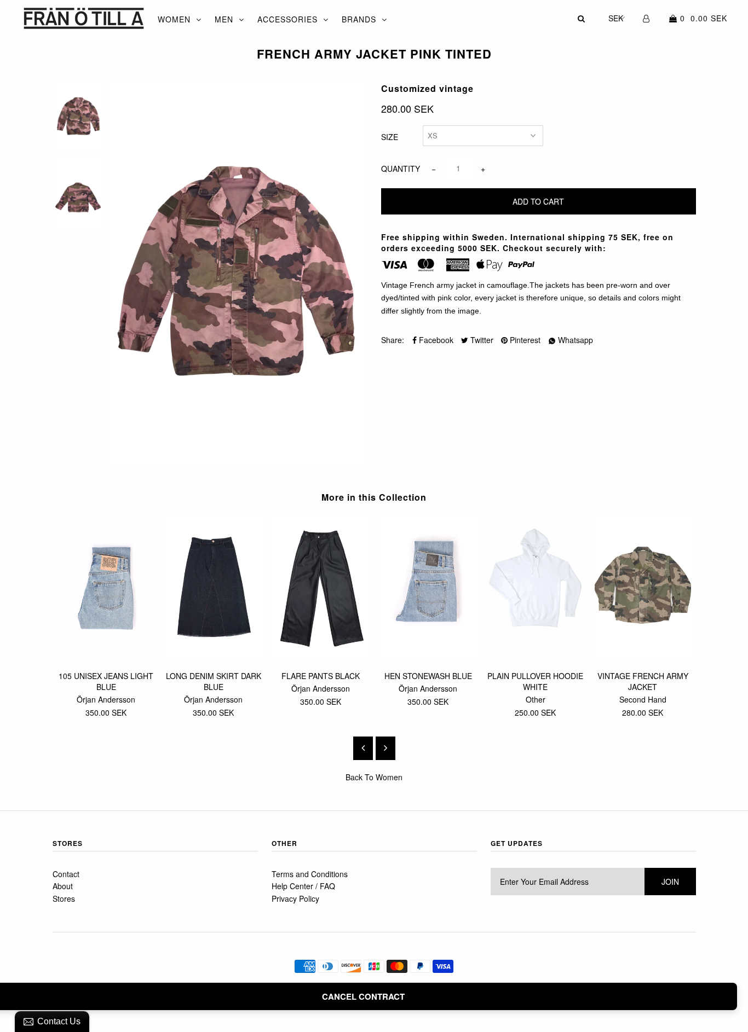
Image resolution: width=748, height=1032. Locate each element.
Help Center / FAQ (303, 885)
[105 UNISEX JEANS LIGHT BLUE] (106, 655)
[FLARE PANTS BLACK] (321, 655)
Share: (392, 339)
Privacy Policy (295, 898)
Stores (64, 898)
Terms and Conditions (310, 873)
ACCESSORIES (287, 19)
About (63, 885)
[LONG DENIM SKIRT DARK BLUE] (213, 655)
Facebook (435, 339)
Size (389, 136)
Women (389, 777)
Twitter (480, 339)
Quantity (400, 168)
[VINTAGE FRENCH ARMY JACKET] (643, 655)
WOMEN (174, 19)
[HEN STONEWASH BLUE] (428, 655)
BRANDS (359, 19)
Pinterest (524, 339)
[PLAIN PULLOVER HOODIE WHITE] (535, 655)
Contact (66, 873)
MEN (224, 19)
